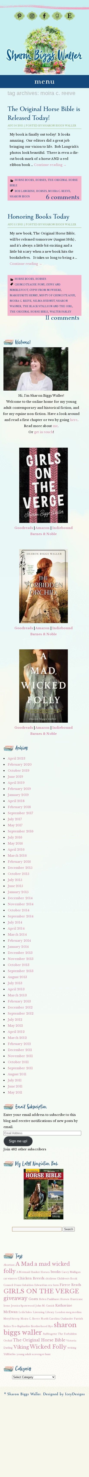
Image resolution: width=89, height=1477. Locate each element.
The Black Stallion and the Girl (47, 306)
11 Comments (62, 318)
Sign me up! (18, 1141)
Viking (21, 1347)
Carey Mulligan (71, 1272)
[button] (44, 1194)
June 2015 (15, 886)
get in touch (43, 432)
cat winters (10, 1278)
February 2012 (19, 1044)
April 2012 (16, 1032)
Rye (50, 1326)
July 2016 (15, 837)
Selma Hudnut (44, 301)
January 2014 (18, 947)
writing (71, 1347)
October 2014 (18, 910)
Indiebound (62, 528)
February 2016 (19, 862)
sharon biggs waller (40, 1328)
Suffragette (50, 1334)
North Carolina (50, 1318)
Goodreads (23, 528)
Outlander (66, 1318)
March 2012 (17, 1038)
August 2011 (17, 1074)
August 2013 (17, 977)
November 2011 (20, 1056)
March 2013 (17, 995)
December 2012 (20, 1007)
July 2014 (15, 922)
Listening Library (44, 1312)
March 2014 (17, 935)
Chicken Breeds (31, 1278)
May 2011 (15, 1092)
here (73, 420)
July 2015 (15, 880)
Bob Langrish (25, 191)
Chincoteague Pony (30, 284)
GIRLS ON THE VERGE (41, 1291)
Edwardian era (43, 1285)
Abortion (9, 1265)
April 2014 (16, 928)
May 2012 (15, 1026)
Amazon (42, 528)
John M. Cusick (44, 1305)
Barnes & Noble (43, 534)
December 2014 (20, 898)
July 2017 (15, 819)
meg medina (73, 1312)
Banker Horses (40, 1272)
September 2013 (20, 971)
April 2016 (16, 849)
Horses (40, 180)
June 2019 (15, 777)
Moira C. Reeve (59, 191)
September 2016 (20, 831)
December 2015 (20, 868)
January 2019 (18, 795)
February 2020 (20, 764)
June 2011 (15, 1086)
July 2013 (15, 983)
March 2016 (17, 856)
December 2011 (20, 1050)
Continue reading (50, 165)
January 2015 (18, 892)
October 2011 (18, 1062)
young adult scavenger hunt (34, 1354)
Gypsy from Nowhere (45, 290)
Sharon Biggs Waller (59, 125)
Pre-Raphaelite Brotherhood (29, 1326)
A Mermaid (23, 1272)
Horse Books (24, 180)
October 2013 (18, 965)
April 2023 (16, 758)
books (56, 1272)
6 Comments (62, 197)
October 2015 (18, 874)
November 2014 (20, 904)
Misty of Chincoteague (57, 295)
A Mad (25, 1264)
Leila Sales (25, 1312)
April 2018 (16, 801)
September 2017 (20, 813)
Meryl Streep (11, 1318)
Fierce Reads (70, 1285)
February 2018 (19, 807)
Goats (33, 1299)
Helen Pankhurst (49, 1299)
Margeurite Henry (24, 295)
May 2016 (15, 843)
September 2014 (20, 916)
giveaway (15, 1298)
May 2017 (15, 825)
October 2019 (18, 771)
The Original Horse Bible (29, 311)
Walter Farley (60, 311)
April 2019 (16, 783)
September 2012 (20, 1013)
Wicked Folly (48, 1346)
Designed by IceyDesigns (64, 1394)
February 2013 (19, 1001)
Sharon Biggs (20, 196)
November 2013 (20, 959)
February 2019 (19, 789)
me (55, 426)
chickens (50, 1278)
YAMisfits (9, 1354)
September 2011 (20, 1068)
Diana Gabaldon (23, 1285)
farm (56, 1285)
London (60, 1312)
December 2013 (20, 953)
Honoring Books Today (38, 217)
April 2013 (16, 989)
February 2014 (19, 941)
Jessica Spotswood (23, 1305)
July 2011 (15, 1080)
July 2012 (15, 1020)
